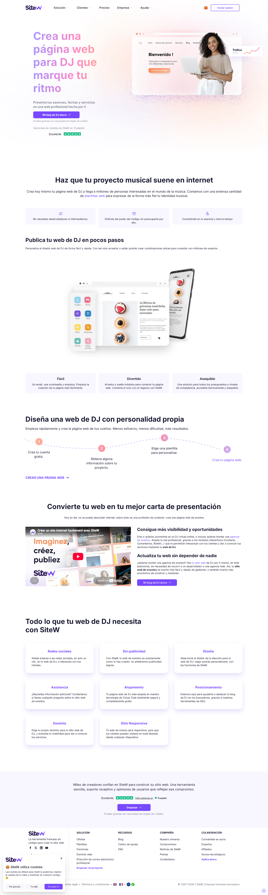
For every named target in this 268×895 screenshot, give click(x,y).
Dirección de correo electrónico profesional (95, 861)
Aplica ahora (209, 859)
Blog (120, 839)
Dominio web (84, 854)
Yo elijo (34, 886)
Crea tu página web (226, 460)
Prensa (164, 854)
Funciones (82, 849)
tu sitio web (199, 562)
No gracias (14, 886)
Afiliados (206, 849)
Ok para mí (53, 886)
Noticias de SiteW (170, 849)
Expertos (206, 844)
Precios (104, 7)
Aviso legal (71, 884)
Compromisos (168, 844)
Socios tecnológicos (213, 854)
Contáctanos (167, 859)
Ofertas (81, 839)
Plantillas (82, 844)
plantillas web (95, 196)
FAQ (120, 849)
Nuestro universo (170, 839)
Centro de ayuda (128, 844)
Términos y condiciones (95, 884)
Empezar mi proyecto (90, 867)
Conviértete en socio (213, 839)
